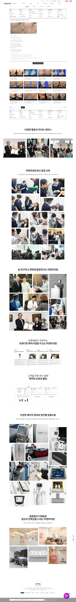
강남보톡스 (42, 592)
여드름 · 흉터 (50, 9)
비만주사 (58, 114)
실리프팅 (30, 118)
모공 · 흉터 (49, 114)
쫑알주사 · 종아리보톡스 (60, 14)
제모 (58, 16)
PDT (48, 14)
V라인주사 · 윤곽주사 (22, 14)
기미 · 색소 (40, 9)
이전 (34, 63)
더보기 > (55, 600)
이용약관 (33, 592)
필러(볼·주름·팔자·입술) (13, 16)
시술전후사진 (27, 6)
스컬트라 (30, 15)
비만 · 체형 (59, 9)
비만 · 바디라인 (59, 11)
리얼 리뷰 (34, 6)
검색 (23, 107)
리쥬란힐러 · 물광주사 (32, 11)
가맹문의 (22, 592)
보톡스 (20, 9)
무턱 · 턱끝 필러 (12, 114)
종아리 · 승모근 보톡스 (22, 16)
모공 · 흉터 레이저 (50, 16)
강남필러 (37, 592)
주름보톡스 (20, 114)
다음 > (65, 107)
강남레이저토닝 (52, 592)
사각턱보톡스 (21, 11)
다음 (41, 63)
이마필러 (11, 14)
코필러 (11, 11)
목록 (38, 63)
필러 (10, 9)
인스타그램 (41, 6)
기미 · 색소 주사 (40, 16)
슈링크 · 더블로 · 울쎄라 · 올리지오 (33, 13)
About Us (23, 3)
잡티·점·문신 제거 (40, 114)
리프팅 (30, 9)
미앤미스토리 (49, 6)
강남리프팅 (46, 592)
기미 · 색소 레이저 (40, 14)
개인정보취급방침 (27, 592)
